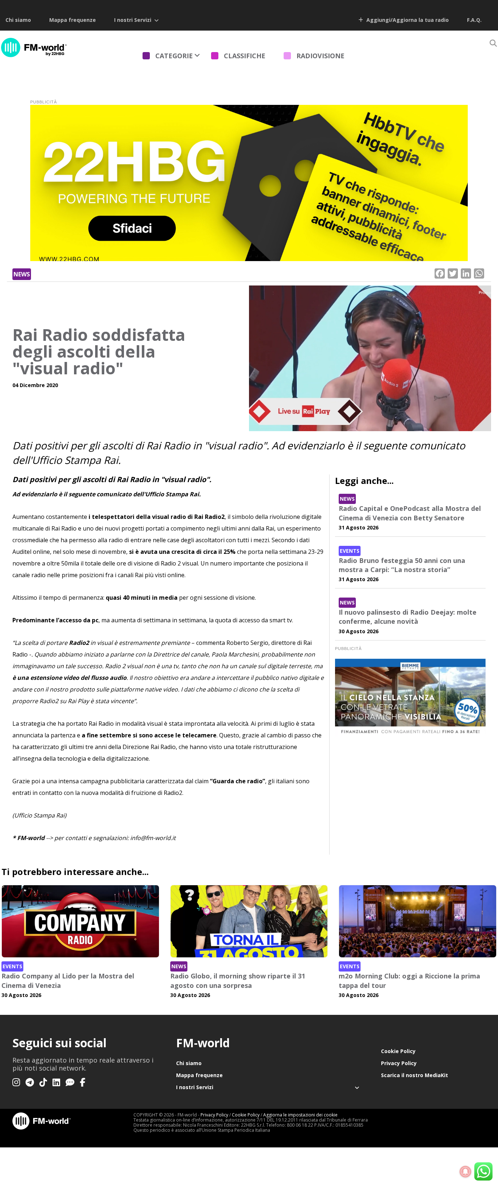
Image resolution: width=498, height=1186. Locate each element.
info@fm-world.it (153, 838)
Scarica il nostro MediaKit (414, 1075)
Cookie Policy (398, 1051)
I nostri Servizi (132, 19)
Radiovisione (320, 55)
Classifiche (244, 55)
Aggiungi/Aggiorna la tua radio (407, 19)
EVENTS (349, 550)
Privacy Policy (399, 1063)
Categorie (174, 55)
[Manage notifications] (465, 1172)
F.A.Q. (474, 19)
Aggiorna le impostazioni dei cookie (300, 1115)
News (21, 274)
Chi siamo (18, 19)
